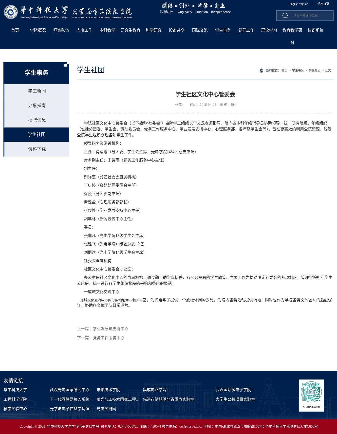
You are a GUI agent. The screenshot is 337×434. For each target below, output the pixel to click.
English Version (298, 4)
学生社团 (36, 134)
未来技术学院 (108, 390)
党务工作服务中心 (108, 338)
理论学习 (269, 30)
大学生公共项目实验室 (235, 399)
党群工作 (246, 30)
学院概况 (38, 30)
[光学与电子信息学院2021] (68, 7)
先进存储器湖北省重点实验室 (168, 399)
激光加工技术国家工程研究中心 (124, 399)
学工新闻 (37, 91)
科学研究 (154, 30)
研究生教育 (130, 30)
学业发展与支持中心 (110, 329)
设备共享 (177, 30)
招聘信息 (37, 120)
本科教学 (107, 30)
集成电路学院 (155, 390)
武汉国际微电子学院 (233, 390)
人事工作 (84, 30)
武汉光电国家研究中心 (69, 390)
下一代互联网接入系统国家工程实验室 (83, 399)
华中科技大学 (15, 390)
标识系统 (315, 30)
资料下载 (37, 149)
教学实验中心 (15, 409)
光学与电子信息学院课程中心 (75, 409)
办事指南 (37, 105)
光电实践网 (106, 409)
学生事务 (223, 30)
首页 (15, 30)
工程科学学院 (15, 399)
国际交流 (200, 30)
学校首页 (323, 4)
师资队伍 (61, 30)
